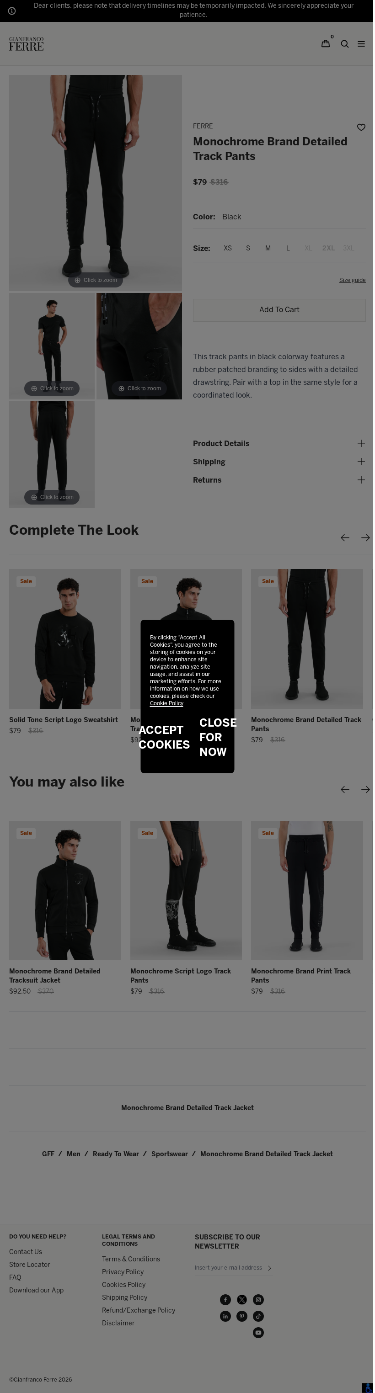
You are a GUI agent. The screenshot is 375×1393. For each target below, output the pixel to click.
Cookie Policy (166, 703)
